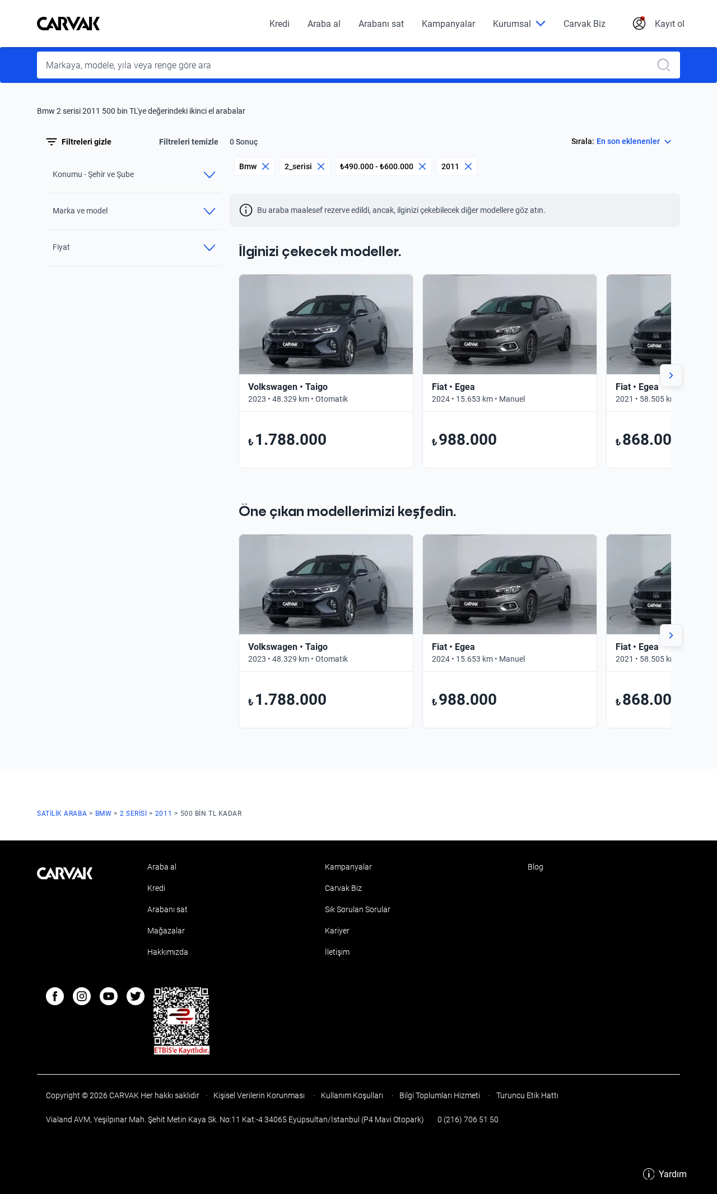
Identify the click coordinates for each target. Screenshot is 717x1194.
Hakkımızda (167, 951)
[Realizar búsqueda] (667, 65)
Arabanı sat (381, 23)
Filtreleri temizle (188, 141)
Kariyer (337, 930)
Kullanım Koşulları (352, 1095)
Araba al (324, 23)
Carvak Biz (585, 23)
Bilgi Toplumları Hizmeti (440, 1095)
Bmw (248, 166)
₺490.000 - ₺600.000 (376, 166)
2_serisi (298, 166)
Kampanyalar (448, 23)
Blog (535, 866)
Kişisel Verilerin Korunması (259, 1095)
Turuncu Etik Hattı (526, 1095)
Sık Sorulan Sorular (357, 909)
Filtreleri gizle (86, 141)
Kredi (279, 23)
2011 (450, 166)
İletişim (337, 951)
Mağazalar (166, 930)
